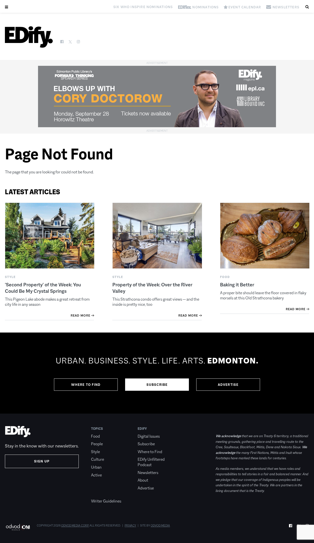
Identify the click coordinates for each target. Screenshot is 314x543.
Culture (97, 459)
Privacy (130, 526)
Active (96, 475)
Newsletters (148, 472)
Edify (142, 428)
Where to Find (86, 384)
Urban (96, 467)
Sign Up (42, 461)
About (143, 480)
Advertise (228, 384)
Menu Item (100, 493)
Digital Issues (149, 436)
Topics (97, 428)
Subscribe (157, 384)
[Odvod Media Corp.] (18, 527)
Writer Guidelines (106, 501)
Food (95, 436)
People (97, 443)
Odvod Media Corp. (75, 526)
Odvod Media (160, 526)
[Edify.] (29, 37)
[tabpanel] (157, 373)
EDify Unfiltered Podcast (151, 462)
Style (95, 451)
